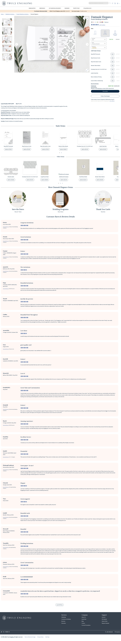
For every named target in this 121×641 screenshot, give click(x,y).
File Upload (104, 619)
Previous (7, 17)
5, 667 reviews (102, 24)
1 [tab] (59, 152)
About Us (84, 617)
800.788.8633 (110, 631)
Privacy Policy (40, 637)
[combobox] (100, 3)
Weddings (42, 8)
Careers (83, 623)
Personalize (105, 91)
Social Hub (84, 619)
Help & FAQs (104, 621)
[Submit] (110, 3)
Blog (83, 621)
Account (103, 617)
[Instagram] (9, 631)
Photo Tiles (76, 8)
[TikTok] (2, 631)
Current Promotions (86, 625)
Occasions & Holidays (55, 8)
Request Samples (105, 623)
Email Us (118, 631)
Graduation (32, 8)
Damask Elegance (6, 226)
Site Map (47, 637)
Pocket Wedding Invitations (22, 14)
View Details (112, 100)
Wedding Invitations (10, 14)
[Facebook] (5, 631)
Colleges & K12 (87, 8)
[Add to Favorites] (84, 18)
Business (67, 8)
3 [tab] (62, 183)
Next (7, 61)
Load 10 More (60, 604)
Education (63, 623)
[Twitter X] (4, 631)
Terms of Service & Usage (30, 637)
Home (2, 14)
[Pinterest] (7, 631)
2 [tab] (61, 152)
